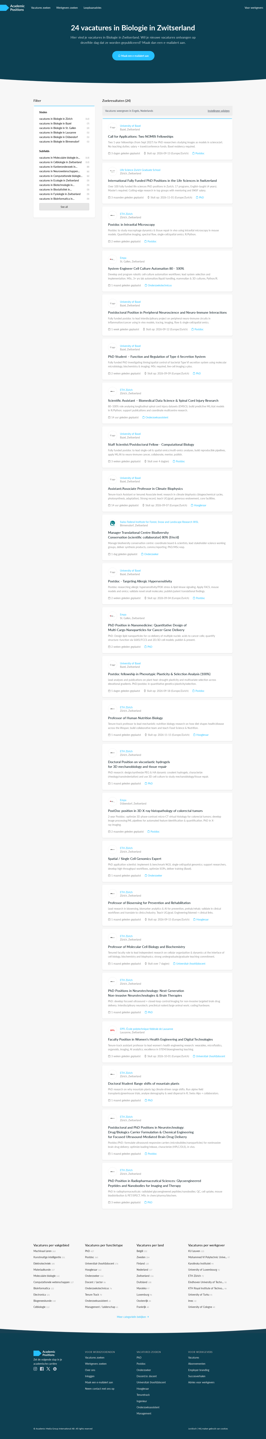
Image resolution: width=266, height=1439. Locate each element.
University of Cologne (201, 1307)
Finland (143, 1263)
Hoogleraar (199, 505)
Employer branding (198, 1370)
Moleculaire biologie (46, 1275)
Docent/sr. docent (147, 1376)
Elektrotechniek (44, 1263)
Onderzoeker (151, 554)
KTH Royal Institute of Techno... (207, 1288)
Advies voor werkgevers (201, 1382)
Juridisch (192, 1428)
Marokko (143, 1288)
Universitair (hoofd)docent (190, 963)
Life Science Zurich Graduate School (140, 170)
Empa (123, 258)
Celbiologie (41, 1307)
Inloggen (89, 1376)
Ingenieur (142, 1401)
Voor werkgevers (254, 7)
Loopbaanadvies (92, 7)
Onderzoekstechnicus (159, 285)
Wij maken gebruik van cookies (213, 1428)
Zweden (143, 1257)
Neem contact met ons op (99, 1388)
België (142, 1251)
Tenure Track (93, 1294)
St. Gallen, (126, 261)
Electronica (41, 1294)
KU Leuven (196, 1251)
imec (192, 1300)
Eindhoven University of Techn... (207, 1282)
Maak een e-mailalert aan (135, 56)
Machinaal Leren (44, 1251)
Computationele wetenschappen (53, 1282)
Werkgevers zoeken (67, 7)
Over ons (90, 1370)
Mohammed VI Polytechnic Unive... (209, 1257)
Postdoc (199, 153)
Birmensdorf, (127, 525)
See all (64, 207)
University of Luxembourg (204, 1269)
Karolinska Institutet (201, 1263)
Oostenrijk (144, 1300)
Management (144, 1413)
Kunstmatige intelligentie (49, 1257)
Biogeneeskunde (44, 1300)
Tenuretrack (143, 1394)
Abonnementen (196, 1363)
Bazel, (123, 129)
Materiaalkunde (44, 1269)
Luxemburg (144, 1294)
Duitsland (144, 1282)
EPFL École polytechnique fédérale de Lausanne (146, 1029)
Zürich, (124, 173)
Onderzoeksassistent (156, 417)
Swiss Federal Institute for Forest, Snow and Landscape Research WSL (159, 522)
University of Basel (130, 126)
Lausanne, (126, 1032)
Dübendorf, (127, 803)
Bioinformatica (43, 1288)
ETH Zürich (126, 214)
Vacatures (193, 1357)
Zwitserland (133, 129)
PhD (201, 197)
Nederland (144, 1269)
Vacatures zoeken (40, 7)
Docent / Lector (95, 1282)
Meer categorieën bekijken (132, 1317)
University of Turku (200, 1294)
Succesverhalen (196, 1376)
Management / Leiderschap (101, 1307)
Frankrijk (143, 1307)
